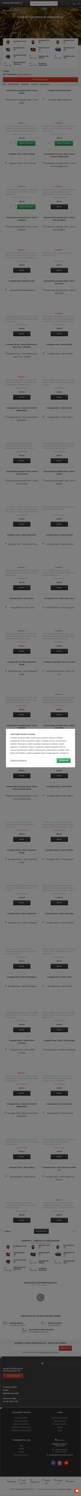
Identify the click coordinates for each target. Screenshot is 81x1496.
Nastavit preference (18, 760)
